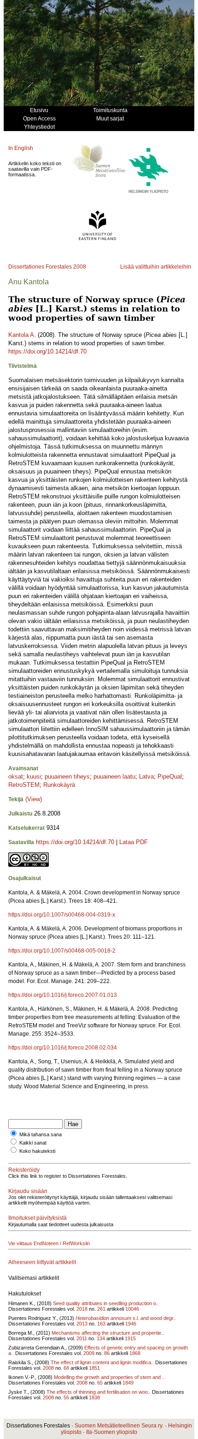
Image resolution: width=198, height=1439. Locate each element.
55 (66, 1397)
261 (101, 1309)
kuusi (34, 776)
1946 (130, 1323)
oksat (15, 776)
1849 (128, 1382)
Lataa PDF (133, 842)
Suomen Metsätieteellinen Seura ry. (119, 1425)
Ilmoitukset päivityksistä (37, 1218)
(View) (33, 799)
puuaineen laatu (114, 776)
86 (107, 1353)
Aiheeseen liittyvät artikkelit (42, 1262)
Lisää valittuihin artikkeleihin (155, 267)
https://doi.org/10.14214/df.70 (47, 351)
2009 (88, 1353)
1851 (94, 1368)
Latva (146, 776)
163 (101, 1323)
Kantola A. (22, 334)
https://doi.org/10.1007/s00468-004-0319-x (61, 914)
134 (101, 1338)
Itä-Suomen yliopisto (111, 1432)
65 (100, 1382)
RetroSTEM (24, 784)
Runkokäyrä (59, 784)
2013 (81, 1323)
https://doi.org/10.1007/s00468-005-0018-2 (62, 950)
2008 (79, 267)
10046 (132, 1309)
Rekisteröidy (24, 1170)
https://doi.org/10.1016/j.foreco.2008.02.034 (62, 1047)
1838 (94, 1397)
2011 (81, 1338)
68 (66, 1368)
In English (20, 148)
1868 (134, 1353)
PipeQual (169, 776)
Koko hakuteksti (37, 1151)
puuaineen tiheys (67, 776)
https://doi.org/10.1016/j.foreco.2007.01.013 (62, 995)
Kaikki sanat (33, 1142)
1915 (130, 1338)
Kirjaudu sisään (27, 1191)
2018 (81, 1309)
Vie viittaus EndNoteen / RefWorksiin (49, 1243)
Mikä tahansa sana (40, 1134)
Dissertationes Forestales (40, 267)
